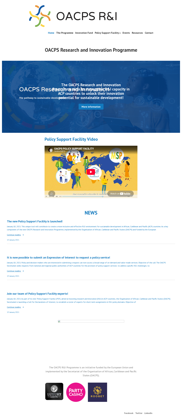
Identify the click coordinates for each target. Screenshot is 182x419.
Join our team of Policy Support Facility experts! (37, 294)
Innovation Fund (84, 33)
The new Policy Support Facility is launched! (35, 221)
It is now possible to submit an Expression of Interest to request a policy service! (58, 257)
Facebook (128, 413)
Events (126, 33)
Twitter (138, 413)
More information (91, 106)
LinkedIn (148, 413)
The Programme (64, 33)
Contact (149, 33)
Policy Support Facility (107, 33)
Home (51, 33)
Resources (137, 33)
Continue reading (14, 235)
